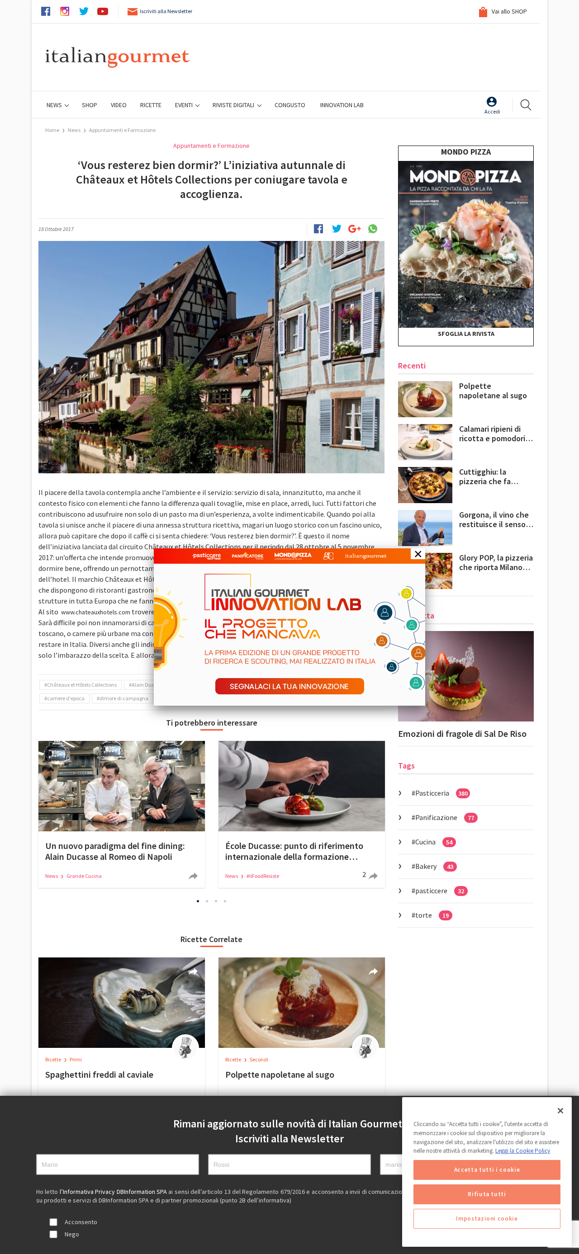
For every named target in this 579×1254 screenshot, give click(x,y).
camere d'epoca (66, 698)
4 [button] (225, 901)
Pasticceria (441, 792)
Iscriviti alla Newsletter (166, 11)
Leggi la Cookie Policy (522, 1151)
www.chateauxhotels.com (95, 612)
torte (432, 914)
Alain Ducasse (148, 684)
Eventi (184, 105)
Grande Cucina (84, 875)
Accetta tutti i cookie (487, 1170)
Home (52, 130)
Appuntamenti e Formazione (122, 130)
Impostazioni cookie (486, 1218)
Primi (76, 1059)
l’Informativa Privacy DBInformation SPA (114, 1192)
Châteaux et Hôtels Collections (82, 684)
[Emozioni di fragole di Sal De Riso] (466, 676)
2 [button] (207, 901)
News (55, 105)
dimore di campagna (124, 698)
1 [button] (198, 901)
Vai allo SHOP (508, 11)
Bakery (434, 866)
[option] (122, 814)
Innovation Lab (342, 105)
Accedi (492, 111)
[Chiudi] (560, 1111)
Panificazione (444, 817)
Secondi (259, 1059)
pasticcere (439, 890)
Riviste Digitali (234, 105)
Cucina (433, 841)
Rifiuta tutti (487, 1194)
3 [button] (216, 901)
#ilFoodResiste (263, 875)
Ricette (53, 1059)
